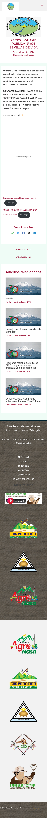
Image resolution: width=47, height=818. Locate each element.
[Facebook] (23, 233)
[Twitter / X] (29, 233)
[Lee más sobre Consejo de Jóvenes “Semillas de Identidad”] (24, 317)
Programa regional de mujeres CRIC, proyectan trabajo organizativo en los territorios (22, 365)
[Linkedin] (34, 233)
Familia (30, 55)
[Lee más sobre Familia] (24, 286)
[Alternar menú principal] (42, 5)
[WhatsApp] (12, 233)
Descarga (10, 203)
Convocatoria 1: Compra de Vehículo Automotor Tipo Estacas (23, 399)
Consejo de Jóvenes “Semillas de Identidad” (23, 330)
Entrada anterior (23, 249)
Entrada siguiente (23, 257)
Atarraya (36, 808)
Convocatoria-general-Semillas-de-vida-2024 (20, 198)
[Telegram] (18, 233)
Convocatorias (19, 55)
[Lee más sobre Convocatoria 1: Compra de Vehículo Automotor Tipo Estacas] (24, 386)
